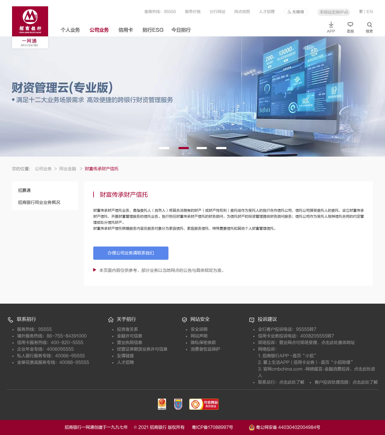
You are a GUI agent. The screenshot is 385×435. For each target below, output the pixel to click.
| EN (368, 11)
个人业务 (70, 30)
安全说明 (199, 329)
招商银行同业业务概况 (39, 202)
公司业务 (99, 30)
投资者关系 (127, 329)
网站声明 (199, 336)
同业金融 (70, 168)
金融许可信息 (129, 336)
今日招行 (181, 30)
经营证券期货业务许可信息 (142, 349)
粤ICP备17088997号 (220, 427)
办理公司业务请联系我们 (131, 253)
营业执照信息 (129, 342)
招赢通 (24, 190)
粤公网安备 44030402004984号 (287, 427)
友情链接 (125, 355)
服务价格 (193, 11)
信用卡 (126, 30)
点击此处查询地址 (338, 342)
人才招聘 (267, 11)
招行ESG (153, 30)
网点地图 (242, 11)
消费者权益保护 (205, 349)
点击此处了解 (291, 382)
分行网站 (217, 11)
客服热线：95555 (160, 11)
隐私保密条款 (203, 342)
